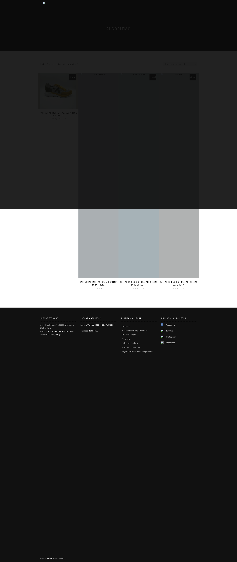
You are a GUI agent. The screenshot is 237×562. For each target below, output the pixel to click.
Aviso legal (126, 326)
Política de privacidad (131, 347)
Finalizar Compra (129, 334)
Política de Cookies (130, 343)
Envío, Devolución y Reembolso (135, 330)
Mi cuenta (126, 339)
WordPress (60, 558)
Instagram (171, 337)
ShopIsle (43, 558)
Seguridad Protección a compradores (137, 351)
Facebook (170, 325)
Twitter (169, 331)
